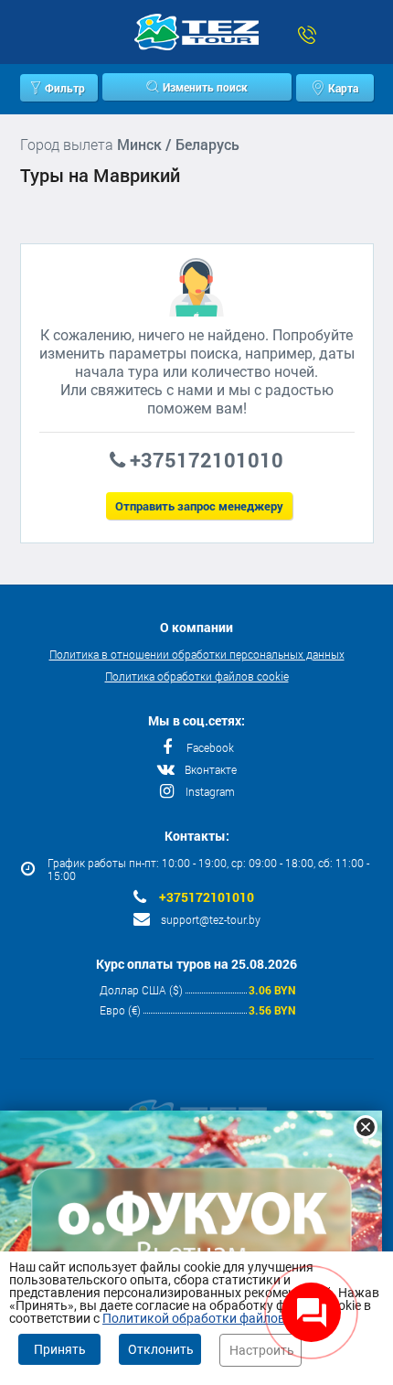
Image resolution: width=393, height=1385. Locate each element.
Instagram (210, 791)
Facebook (210, 747)
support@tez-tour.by (210, 919)
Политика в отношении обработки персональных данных (197, 654)
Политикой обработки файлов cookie (213, 1318)
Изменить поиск (205, 87)
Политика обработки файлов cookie (197, 676)
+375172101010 (206, 897)
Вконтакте (211, 769)
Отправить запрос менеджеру (199, 506)
